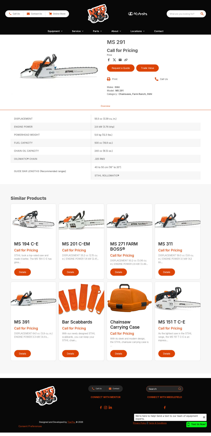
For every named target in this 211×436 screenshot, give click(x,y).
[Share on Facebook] (108, 60)
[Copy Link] (126, 60)
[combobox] (186, 13)
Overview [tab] (105, 106)
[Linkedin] (110, 407)
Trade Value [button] (147, 68)
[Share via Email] (120, 60)
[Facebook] (101, 407)
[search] (202, 13)
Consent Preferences (30, 426)
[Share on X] (114, 60)
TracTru (71, 422)
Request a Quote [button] (121, 68)
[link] (57, 13)
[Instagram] (105, 407)
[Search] (179, 388)
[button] (14, 13)
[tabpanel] (58, 67)
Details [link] (22, 272)
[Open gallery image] (58, 67)
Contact (158, 31)
